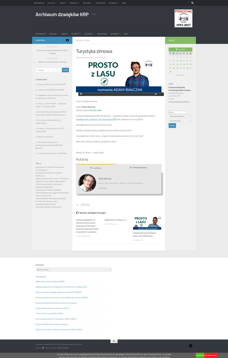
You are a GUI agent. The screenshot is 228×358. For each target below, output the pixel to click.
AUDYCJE (51, 3)
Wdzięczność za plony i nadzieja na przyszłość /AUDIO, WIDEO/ (59, 329)
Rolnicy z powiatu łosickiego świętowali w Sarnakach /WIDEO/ (59, 292)
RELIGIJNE (86, 3)
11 (184, 60)
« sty (178, 75)
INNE (124, 3)
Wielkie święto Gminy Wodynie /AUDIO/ (50, 281)
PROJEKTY (74, 3)
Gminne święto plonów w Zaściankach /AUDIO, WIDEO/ (56, 319)
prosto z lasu (85, 205)
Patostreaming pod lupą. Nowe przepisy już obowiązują (56, 303)
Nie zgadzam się (210, 355)
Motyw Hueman (63, 348)
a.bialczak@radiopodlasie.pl (135, 183)
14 (170, 64)
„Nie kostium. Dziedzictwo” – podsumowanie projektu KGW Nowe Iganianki (49, 145)
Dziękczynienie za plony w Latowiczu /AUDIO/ (52, 308)
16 (177, 64)
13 (191, 60)
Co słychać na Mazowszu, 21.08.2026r (52, 153)
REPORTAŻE (101, 3)
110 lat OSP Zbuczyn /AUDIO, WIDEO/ (50, 313)
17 (180, 64)
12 (187, 60)
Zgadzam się (201, 355)
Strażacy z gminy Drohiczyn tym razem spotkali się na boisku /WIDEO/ (62, 297)
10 (180, 60)
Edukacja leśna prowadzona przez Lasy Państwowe (144, 234)
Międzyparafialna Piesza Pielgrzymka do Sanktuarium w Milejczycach (61, 286)
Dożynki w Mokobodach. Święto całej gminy (52, 324)
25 (184, 68)
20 (191, 64)
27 (191, 68)
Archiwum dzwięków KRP (62, 14)
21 (170, 68)
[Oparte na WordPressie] (43, 348)
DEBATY (63, 3)
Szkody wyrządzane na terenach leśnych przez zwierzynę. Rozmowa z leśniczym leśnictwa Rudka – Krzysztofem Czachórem (88, 226)
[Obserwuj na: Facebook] (67, 40)
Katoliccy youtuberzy (45, 136)
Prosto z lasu (83, 40)
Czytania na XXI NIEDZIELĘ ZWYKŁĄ (51, 89)
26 (187, 68)
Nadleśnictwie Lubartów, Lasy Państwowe (95, 119)
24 (180, 68)
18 (184, 64)
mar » (183, 75)
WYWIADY (113, 3)
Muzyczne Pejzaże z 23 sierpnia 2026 (52, 84)
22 (174, 68)
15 (174, 64)
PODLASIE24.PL (41, 277)
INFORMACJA (39, 3)
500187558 (123, 183)
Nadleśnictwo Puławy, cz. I (115, 219)
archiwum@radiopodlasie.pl (179, 101)
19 (187, 64)
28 (170, 71)
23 (177, 68)
